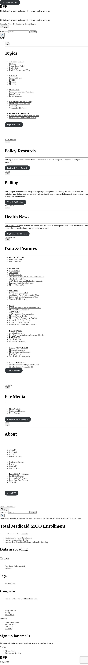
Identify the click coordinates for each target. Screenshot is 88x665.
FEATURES (14, 269)
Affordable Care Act (16, 62)
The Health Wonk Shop (17, 279)
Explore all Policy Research (17, 168)
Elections (12, 64)
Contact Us (13, 466)
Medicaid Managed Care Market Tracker (33, 518)
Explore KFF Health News (17, 234)
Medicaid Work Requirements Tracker (23, 318)
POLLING (13, 291)
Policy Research (10, 140)
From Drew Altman (16, 259)
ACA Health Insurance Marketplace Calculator (26, 281)
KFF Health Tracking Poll (18, 293)
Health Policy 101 (15, 275)
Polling (7, 171)
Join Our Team (14, 468)
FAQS (11, 306)
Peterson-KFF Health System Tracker (22, 118)
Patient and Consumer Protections (21, 92)
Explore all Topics (13, 125)
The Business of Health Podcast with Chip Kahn (26, 277)
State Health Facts (15, 339)
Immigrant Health (15, 78)
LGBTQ (12, 80)
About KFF (11, 493)
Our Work (12, 454)
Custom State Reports (17, 341)
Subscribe (3, 24)
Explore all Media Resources (17, 419)
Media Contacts (15, 409)
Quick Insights (14, 271)
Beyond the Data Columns (18, 480)
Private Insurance (15, 96)
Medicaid (12, 82)
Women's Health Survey (18, 299)
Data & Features (10, 237)
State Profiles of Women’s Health (21, 367)
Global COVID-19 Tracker (19, 322)
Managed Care (10, 583)
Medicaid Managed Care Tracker (16, 540)
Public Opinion (14, 94)
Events (11, 464)
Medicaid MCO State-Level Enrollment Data (64, 518)
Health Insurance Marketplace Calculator (24, 116)
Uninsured (13, 106)
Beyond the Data (15, 261)
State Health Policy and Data (19, 104)
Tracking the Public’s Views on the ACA (24, 295)
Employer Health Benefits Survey (21, 283)
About (7, 423)
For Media (8, 385)
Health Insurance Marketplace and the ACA (25, 308)
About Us (12, 450)
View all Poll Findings (15, 202)
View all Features (13, 370)
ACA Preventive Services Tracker (21, 314)
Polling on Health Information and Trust (23, 297)
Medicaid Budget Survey (18, 285)
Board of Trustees (15, 456)
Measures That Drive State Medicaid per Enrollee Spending (26, 542)
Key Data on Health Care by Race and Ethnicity (26, 335)
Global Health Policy (16, 66)
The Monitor (13, 273)
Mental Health (14, 90)
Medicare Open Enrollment (19, 310)
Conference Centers (23, 24)
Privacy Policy (10, 651)
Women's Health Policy (17, 108)
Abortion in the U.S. (16, 333)
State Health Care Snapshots (19, 356)
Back (7, 44)
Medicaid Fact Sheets (17, 350)
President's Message (16, 476)
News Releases (14, 413)
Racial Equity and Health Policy (20, 102)
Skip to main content (10, 2)
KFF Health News (12, 225)
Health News (9, 206)
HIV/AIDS (13, 76)
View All (12, 482)
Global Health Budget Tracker (20, 320)
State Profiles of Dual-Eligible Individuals (24, 365)
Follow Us (11, 24)
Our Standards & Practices (18, 478)
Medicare (12, 84)
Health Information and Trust (19, 70)
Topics (7, 42)
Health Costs (13, 68)
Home (2, 518)
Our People (13, 452)
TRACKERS (14, 312)
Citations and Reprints (17, 411)
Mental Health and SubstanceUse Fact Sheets (19, 353)
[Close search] (2, 35)
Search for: (4, 32)
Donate (33, 24)
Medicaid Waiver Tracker (18, 316)
